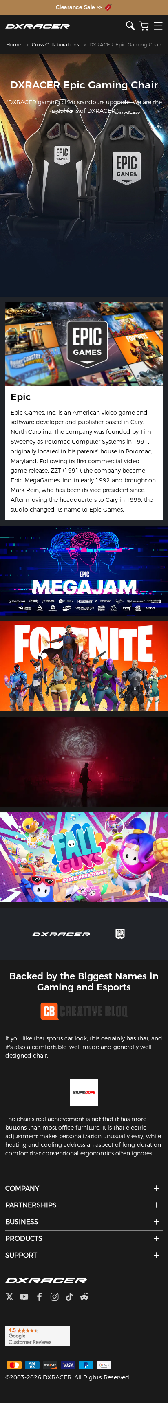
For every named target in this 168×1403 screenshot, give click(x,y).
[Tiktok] (72, 1297)
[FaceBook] (42, 1297)
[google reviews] (37, 1335)
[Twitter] (12, 1297)
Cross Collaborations (55, 45)
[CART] (144, 26)
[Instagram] (57, 1297)
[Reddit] (87, 1297)
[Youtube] (27, 1297)
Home (13, 45)
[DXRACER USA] (65, 26)
